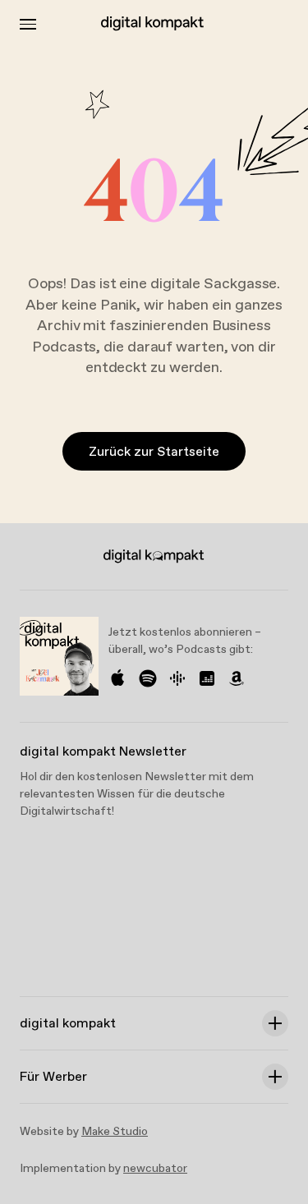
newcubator (155, 1168)
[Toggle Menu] (28, 24)
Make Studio (114, 1131)
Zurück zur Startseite (154, 452)
